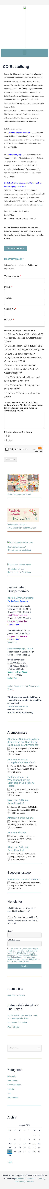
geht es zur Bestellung (19, 550)
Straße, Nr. (10, 309)
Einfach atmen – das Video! (19, 494)
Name (9, 931)
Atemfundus (12, 1080)
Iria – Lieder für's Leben (17, 1023)
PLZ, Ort (9, 320)
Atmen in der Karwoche (20, 818)
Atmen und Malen (17, 832)
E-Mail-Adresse (13, 940)
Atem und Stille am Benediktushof (17, 802)
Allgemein (11, 1076)
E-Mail (8, 287)
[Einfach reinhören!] (23, 515)
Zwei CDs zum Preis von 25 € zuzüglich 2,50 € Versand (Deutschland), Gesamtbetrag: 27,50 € (23, 357)
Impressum (20, 1178)
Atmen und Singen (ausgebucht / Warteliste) (21, 761)
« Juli (9, 1162)
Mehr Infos (12, 643)
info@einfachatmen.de (17, 706)
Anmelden (29, 1182)
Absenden (10, 460)
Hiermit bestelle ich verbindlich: (19, 330)
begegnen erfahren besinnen (23, 879)
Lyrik (9, 1093)
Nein (10, 440)
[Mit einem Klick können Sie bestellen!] (20, 543)
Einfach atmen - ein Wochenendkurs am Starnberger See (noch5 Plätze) (20, 781)
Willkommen (12, 1098)
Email (40, 205)
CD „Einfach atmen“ (16, 569)
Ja (9, 436)
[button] (24, 52)
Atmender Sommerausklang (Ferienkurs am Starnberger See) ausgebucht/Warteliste (23, 742)
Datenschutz (32, 1178)
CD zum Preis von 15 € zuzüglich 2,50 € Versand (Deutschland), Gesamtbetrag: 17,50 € (23, 338)
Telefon (8, 298)
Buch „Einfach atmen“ (17, 547)
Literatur (10, 1089)
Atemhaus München (16, 995)
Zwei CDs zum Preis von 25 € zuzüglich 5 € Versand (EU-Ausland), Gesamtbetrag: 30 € (21, 369)
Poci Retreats (13, 1027)
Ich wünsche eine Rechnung (18, 432)
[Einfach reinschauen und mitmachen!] (23, 483)
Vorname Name (12, 276)
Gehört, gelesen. (14, 1085)
